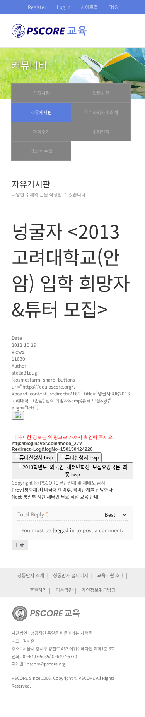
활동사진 (100, 92)
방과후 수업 (41, 151)
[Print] (18, 415)
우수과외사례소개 (101, 112)
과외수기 (41, 131)
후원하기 (38, 589)
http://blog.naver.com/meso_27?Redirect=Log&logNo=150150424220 (52, 446)
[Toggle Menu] (127, 31)
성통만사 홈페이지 (70, 575)
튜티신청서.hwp (82, 458)
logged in (64, 530)
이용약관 (64, 589)
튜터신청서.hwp (36, 458)
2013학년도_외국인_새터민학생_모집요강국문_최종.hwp (75, 471)
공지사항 (41, 92)
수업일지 (100, 131)
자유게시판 (41, 112)
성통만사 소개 (30, 575)
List (19, 544)
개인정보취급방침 (99, 589)
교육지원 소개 (110, 575)
